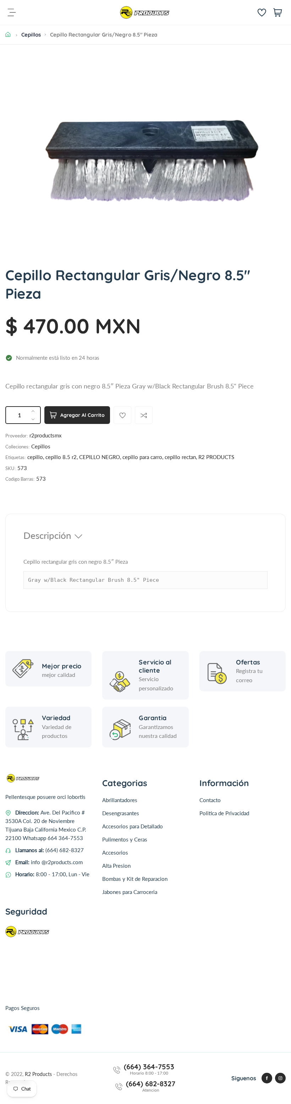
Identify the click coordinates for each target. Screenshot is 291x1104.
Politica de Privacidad (224, 813)
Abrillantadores (119, 800)
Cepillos (31, 34)
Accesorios (115, 852)
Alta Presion (116, 865)
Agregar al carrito (82, 415)
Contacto (210, 800)
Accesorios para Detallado (132, 826)
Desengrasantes (120, 813)
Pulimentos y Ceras (124, 839)
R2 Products (39, 1074)
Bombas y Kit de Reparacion (135, 879)
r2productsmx (45, 435)
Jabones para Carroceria (129, 892)
